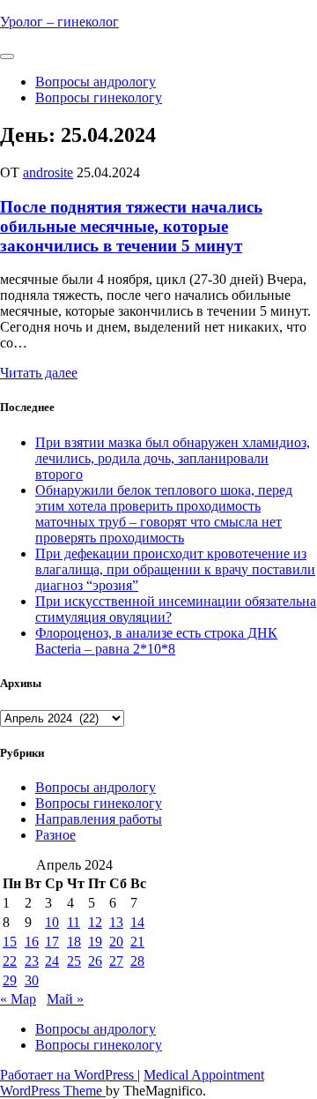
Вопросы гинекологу (98, 97)
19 (95, 941)
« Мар (18, 998)
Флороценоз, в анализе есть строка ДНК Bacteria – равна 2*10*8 (156, 640)
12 (95, 922)
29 (10, 980)
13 (116, 922)
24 (52, 960)
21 (137, 941)
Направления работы (98, 818)
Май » (65, 998)
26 (95, 960)
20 (116, 941)
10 (52, 922)
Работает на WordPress (68, 1074)
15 (10, 941)
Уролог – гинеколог (59, 21)
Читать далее (38, 372)
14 (137, 922)
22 (10, 960)
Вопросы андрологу (95, 81)
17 (52, 941)
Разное (55, 834)
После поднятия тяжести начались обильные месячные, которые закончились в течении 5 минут (131, 226)
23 (32, 960)
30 (32, 980)
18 (74, 941)
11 (73, 922)
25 (74, 960)
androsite (48, 172)
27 (116, 960)
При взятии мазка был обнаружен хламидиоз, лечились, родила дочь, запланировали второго (172, 458)
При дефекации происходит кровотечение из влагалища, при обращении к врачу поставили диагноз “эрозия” (175, 569)
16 (32, 941)
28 (137, 960)
